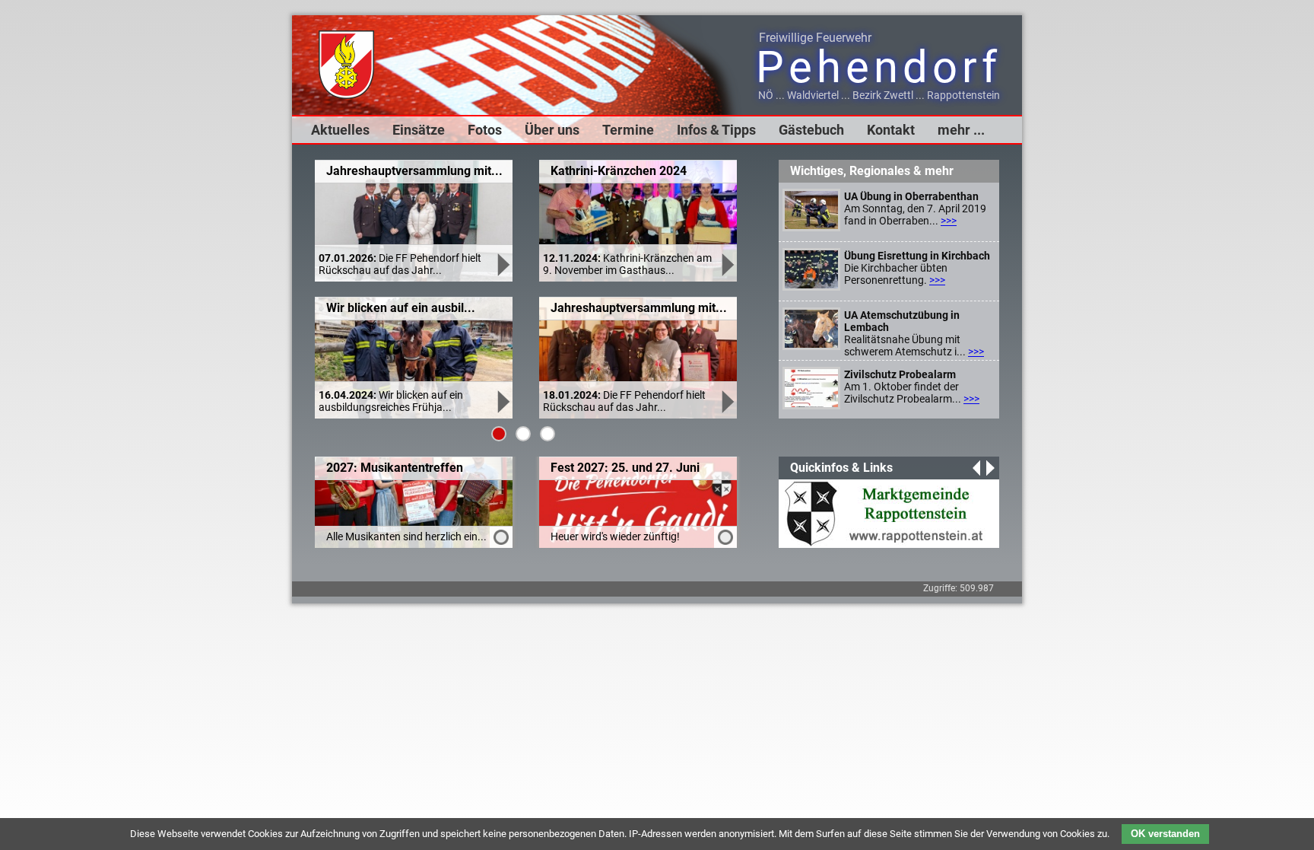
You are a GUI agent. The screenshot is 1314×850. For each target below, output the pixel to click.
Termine (628, 130)
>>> (949, 221)
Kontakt (891, 130)
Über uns (552, 130)
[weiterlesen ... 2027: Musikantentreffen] (499, 541)
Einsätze (418, 130)
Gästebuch (811, 130)
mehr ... (961, 130)
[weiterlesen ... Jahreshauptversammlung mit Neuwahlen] (502, 272)
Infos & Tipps (716, 130)
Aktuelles (340, 130)
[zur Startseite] (346, 95)
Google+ (350, 585)
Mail (380, 585)
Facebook (319, 585)
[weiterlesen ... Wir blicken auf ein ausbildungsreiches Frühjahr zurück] (502, 409)
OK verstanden (1165, 833)
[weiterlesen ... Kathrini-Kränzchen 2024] (726, 272)
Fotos (485, 130)
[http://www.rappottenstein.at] (885, 542)
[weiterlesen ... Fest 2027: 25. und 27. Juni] (723, 541)
